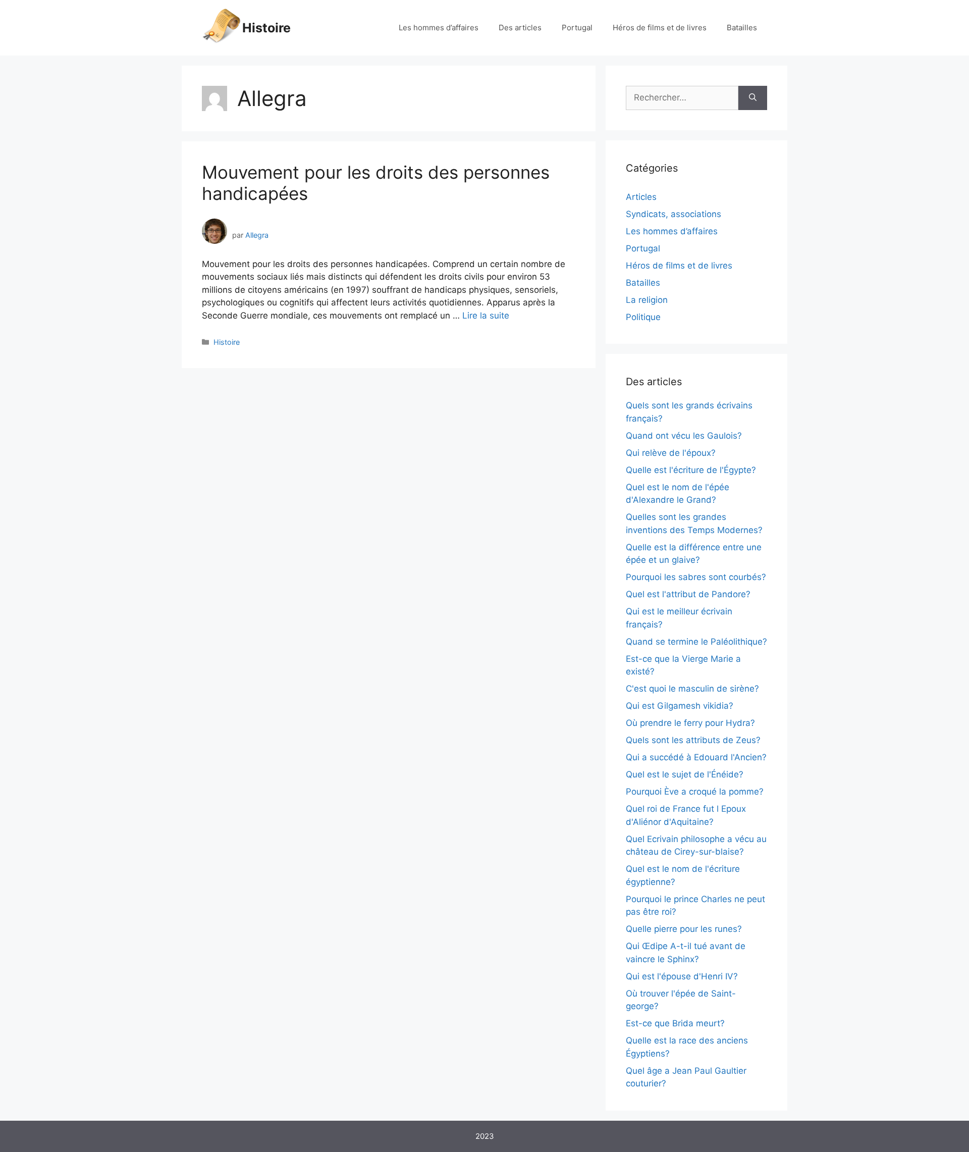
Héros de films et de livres (660, 27)
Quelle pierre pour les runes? (684, 929)
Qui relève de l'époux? (671, 453)
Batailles (742, 27)
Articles (641, 197)
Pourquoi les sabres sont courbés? (696, 577)
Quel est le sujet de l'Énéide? (684, 774)
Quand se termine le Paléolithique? (696, 642)
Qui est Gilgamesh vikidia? (679, 706)
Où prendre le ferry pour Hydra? (690, 723)
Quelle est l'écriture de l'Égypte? (691, 470)
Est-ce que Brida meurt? (675, 1023)
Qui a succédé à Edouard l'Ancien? (696, 757)
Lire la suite (485, 315)
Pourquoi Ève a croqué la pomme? (695, 792)
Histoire (266, 27)
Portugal (577, 27)
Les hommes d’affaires (438, 27)
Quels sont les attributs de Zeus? (693, 740)
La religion (647, 300)
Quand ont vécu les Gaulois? (684, 436)
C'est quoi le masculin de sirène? (692, 689)
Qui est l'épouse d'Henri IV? (682, 976)
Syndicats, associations (673, 214)
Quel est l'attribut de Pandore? (688, 594)
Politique (643, 317)
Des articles (520, 27)
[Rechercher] (752, 98)
